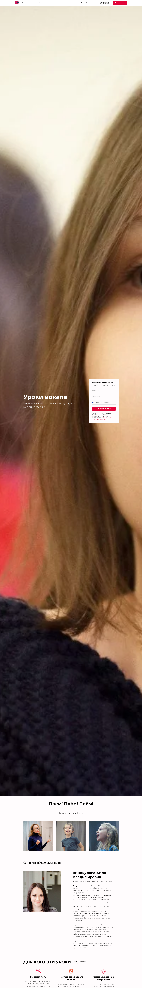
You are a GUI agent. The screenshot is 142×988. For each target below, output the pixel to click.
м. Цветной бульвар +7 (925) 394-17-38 (105, 3)
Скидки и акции (90, 2)
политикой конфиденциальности (101, 418)
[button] (120, 3)
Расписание (77, 2)
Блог (82, 2)
